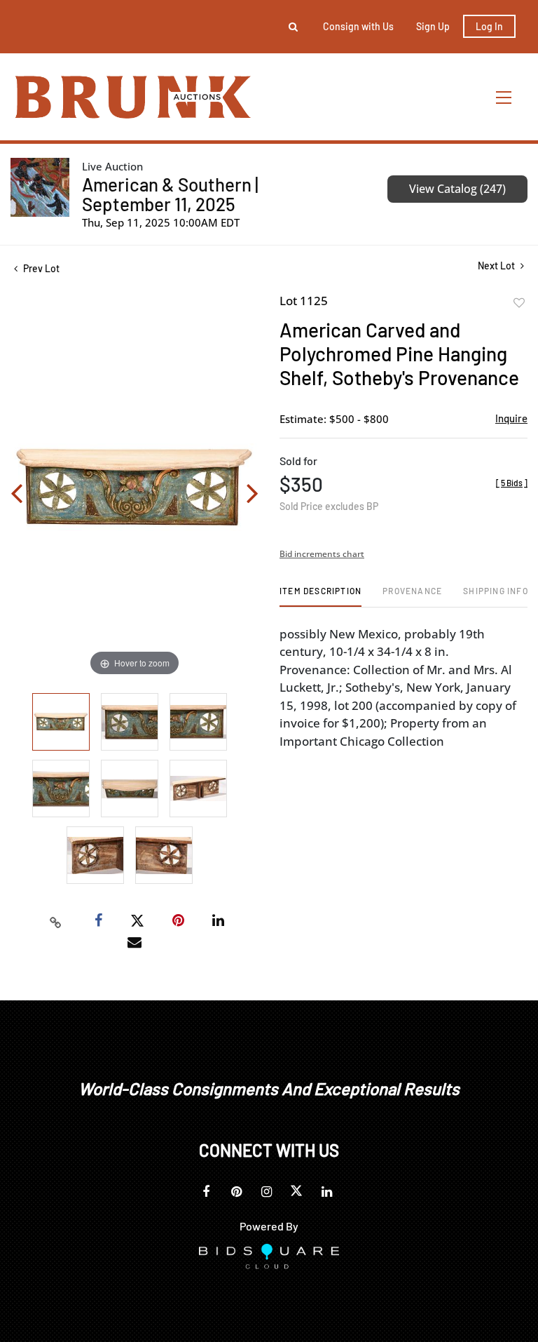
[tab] (320, 596)
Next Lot (497, 265)
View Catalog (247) (457, 188)
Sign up (433, 26)
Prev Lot (40, 268)
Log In (489, 26)
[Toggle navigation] (504, 97)
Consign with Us (358, 26)
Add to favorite (519, 303)
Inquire (511, 418)
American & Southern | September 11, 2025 (170, 194)
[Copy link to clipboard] (56, 921)
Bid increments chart (322, 554)
